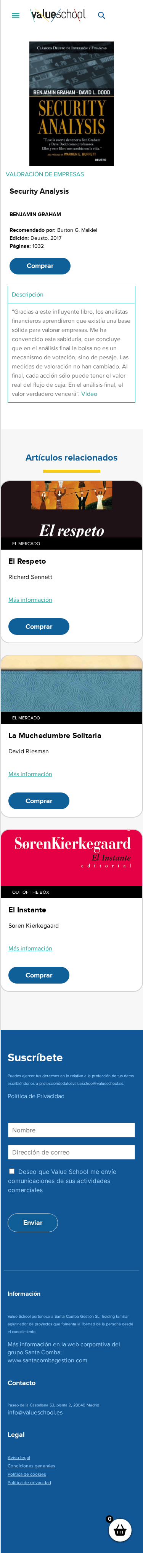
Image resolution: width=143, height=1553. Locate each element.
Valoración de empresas (45, 174)
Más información (30, 599)
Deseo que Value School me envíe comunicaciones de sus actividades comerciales (62, 1181)
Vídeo (89, 393)
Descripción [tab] (27, 294)
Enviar (32, 1223)
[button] (15, 15)
